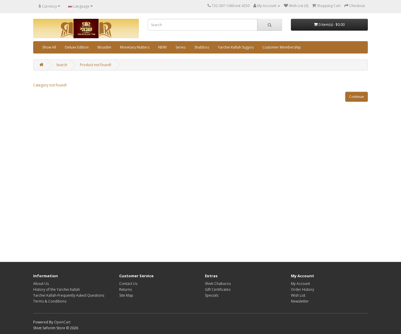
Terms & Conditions (49, 301)
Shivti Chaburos (218, 283)
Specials (211, 295)
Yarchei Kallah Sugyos (236, 47)
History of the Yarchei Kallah (56, 289)
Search (61, 64)
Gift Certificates (217, 289)
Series (181, 47)
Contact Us (128, 283)
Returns (125, 289)
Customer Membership (281, 47)
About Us (41, 283)
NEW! (162, 47)
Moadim (104, 47)
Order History (302, 289)
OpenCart (62, 322)
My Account (300, 283)
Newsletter (300, 301)
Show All (49, 47)
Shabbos (201, 47)
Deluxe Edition (77, 47)
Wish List (298, 295)
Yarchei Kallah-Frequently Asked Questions (68, 295)
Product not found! (95, 64)
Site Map (126, 295)
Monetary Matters (134, 47)
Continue (356, 96)
